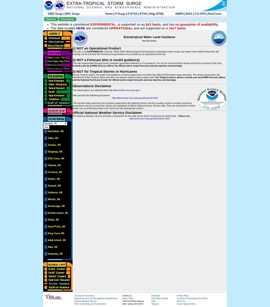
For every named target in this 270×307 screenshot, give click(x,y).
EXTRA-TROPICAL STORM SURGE (104, 3)
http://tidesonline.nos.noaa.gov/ (124, 90)
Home (109, 13)
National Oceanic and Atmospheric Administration (95, 298)
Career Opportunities (186, 303)
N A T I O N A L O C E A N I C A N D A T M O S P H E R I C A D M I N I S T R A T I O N (121, 7)
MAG (189, 13)
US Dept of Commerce (84, 295)
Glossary (155, 303)
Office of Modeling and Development (90, 303)
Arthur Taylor (128, 298)
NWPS (179, 13)
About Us (181, 301)
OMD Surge (55, 13)
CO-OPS (200, 13)
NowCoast (214, 13)
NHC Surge (72, 13)
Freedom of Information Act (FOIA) (192, 298)
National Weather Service (85, 301)
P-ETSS (133, 13)
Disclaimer (67, 19)
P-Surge (120, 13)
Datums (51, 19)
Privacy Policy (183, 295)
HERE (80, 28)
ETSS (143, 13)
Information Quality (159, 298)
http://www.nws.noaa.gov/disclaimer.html (149, 118)
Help (153, 301)
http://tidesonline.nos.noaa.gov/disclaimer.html (135, 98)
